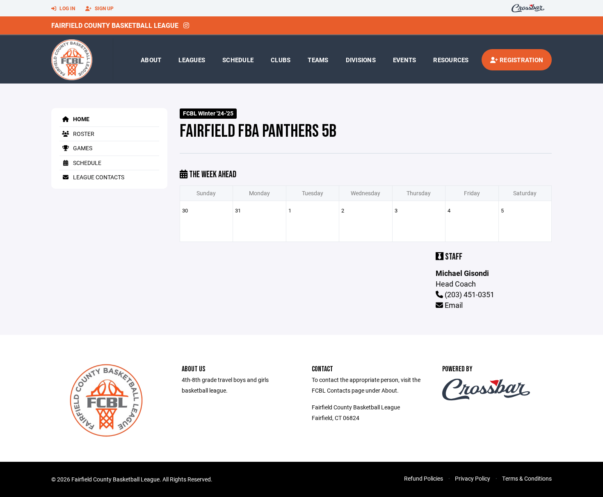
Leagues (191, 60)
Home (80, 119)
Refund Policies (423, 478)
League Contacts (98, 177)
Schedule (238, 60)
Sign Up (104, 8)
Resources (450, 60)
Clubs (280, 60)
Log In (66, 8)
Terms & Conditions (527, 478)
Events (404, 60)
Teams (318, 60)
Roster (83, 134)
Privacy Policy (472, 478)
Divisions (361, 60)
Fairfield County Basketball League (114, 25)
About (151, 60)
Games (82, 148)
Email (453, 305)
